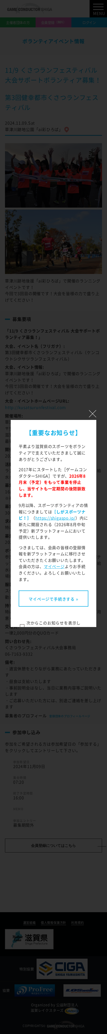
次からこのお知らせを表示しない (53, 626)
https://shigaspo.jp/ (55, 518)
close (92, 413)
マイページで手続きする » (53, 599)
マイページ (54, 566)
